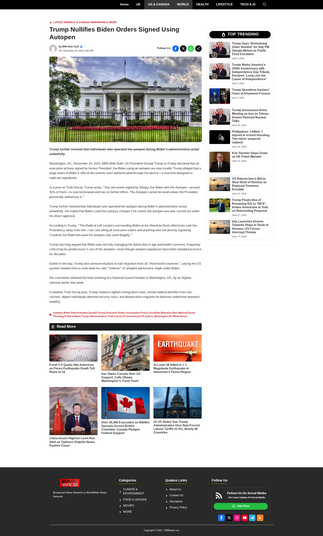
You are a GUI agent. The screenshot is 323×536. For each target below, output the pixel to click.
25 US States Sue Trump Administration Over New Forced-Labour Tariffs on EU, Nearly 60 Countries (177, 427)
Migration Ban (169, 313)
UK (138, 5)
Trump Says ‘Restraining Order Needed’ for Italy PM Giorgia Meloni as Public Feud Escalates (250, 49)
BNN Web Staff (70, 46)
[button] (264, 4)
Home (124, 5)
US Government (131, 316)
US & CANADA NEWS (85, 22)
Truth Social (114, 316)
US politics (147, 316)
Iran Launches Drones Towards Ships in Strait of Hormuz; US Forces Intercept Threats (250, 227)
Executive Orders (115, 313)
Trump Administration (94, 316)
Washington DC (163, 316)
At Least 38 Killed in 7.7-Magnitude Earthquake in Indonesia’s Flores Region (172, 368)
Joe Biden (154, 313)
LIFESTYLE (224, 5)
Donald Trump (97, 313)
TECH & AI (248, 5)
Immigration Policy (137, 313)
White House (180, 316)
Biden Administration (76, 313)
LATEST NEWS (62, 22)
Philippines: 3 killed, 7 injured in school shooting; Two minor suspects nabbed (251, 137)
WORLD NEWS (107, 22)
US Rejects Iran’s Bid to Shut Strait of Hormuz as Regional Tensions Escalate (249, 184)
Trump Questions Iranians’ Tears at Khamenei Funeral (251, 92)
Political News (72, 316)
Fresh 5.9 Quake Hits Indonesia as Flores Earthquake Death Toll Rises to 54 (72, 368)
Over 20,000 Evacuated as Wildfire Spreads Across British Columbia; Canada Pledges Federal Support (125, 428)
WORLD (183, 5)
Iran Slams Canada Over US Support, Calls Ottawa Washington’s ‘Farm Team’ (121, 377)
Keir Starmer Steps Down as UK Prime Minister (250, 155)
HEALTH (202, 5)
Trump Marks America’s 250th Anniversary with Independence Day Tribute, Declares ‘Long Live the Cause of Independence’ (251, 72)
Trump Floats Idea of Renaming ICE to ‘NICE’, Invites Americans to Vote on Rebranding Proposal (250, 205)
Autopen (58, 313)
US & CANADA (159, 5)
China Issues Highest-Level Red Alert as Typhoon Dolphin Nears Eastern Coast (72, 442)
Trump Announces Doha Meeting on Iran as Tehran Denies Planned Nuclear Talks (250, 116)
